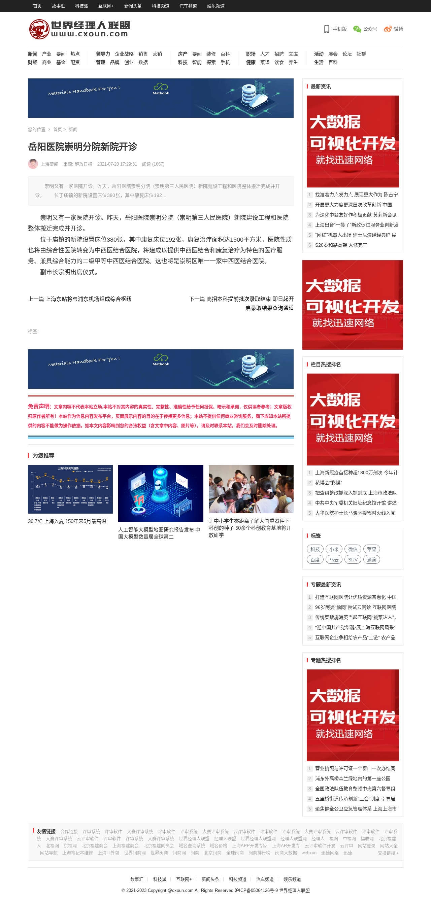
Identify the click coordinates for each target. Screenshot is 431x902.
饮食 (279, 62)
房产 (183, 54)
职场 (251, 54)
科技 (183, 62)
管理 (100, 62)
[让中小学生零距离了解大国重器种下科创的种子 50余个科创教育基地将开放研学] (251, 489)
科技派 (81, 5)
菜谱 (265, 62)
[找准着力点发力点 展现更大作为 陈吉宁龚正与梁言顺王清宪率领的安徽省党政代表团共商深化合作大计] (353, 141)
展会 (333, 54)
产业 (47, 54)
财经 (32, 62)
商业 (47, 62)
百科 (225, 54)
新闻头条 (133, 5)
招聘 (279, 54)
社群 (361, 54)
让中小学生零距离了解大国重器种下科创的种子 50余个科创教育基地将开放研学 (250, 528)
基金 (61, 62)
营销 (157, 54)
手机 (225, 62)
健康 (251, 62)
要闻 (61, 54)
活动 (319, 54)
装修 (211, 54)
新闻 (32, 54)
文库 (293, 54)
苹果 (371, 549)
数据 (143, 62)
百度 (315, 559)
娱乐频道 (216, 5)
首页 (37, 5)
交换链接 (387, 853)
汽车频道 (188, 5)
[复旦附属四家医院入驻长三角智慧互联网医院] (353, 715)
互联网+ (106, 5)
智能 (197, 62)
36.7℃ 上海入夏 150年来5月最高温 (67, 521)
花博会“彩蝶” (328, 482)
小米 (334, 549)
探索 (211, 62)
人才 (265, 54)
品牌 (115, 62)
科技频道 (160, 5)
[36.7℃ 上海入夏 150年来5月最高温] (70, 489)
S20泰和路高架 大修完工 (341, 245)
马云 (334, 559)
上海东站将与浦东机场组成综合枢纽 (88, 299)
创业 (129, 62)
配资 (75, 62)
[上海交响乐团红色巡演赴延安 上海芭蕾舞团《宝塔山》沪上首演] (353, 419)
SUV (353, 559)
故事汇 (58, 5)
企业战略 (124, 54)
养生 (293, 62)
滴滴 (371, 559)
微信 (353, 549)
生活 (319, 62)
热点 (75, 54)
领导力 (103, 54)
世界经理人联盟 (294, 890)
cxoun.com (183, 890)
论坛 (347, 54)
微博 (398, 29)
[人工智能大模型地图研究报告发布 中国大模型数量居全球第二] (160, 493)
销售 (143, 54)
